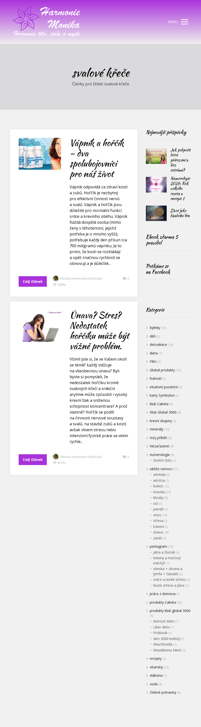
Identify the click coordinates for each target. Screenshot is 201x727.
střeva (158, 520)
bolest (158, 486)
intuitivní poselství (164, 387)
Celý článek (33, 281)
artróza (159, 480)
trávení (158, 526)
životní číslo (162, 460)
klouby (158, 497)
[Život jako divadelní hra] (156, 213)
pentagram (158, 546)
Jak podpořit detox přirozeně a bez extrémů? (180, 160)
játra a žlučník (164, 552)
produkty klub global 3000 (170, 610)
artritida (159, 474)
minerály (156, 429)
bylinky (155, 327)
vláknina (156, 675)
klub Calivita (159, 404)
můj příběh (158, 437)
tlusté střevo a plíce (168, 585)
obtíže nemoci (161, 469)
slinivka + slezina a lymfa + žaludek (167, 571)
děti (153, 336)
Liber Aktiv (161, 627)
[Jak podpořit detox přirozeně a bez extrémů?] (156, 156)
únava (158, 532)
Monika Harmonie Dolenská (81, 278)
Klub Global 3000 (163, 412)
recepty (156, 658)
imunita (159, 492)
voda (154, 684)
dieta (154, 353)
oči (155, 503)
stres (157, 515)
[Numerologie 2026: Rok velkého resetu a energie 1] (156, 185)
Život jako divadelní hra (180, 213)
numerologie (160, 454)
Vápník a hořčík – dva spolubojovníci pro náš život (97, 158)
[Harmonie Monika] (47, 22)
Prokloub (160, 632)
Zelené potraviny (163, 692)
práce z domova (163, 593)
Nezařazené (159, 446)
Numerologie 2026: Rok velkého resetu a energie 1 (180, 188)
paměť (158, 509)
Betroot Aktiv (163, 621)
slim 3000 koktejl (166, 638)
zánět (157, 538)
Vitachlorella (162, 644)
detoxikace (158, 344)
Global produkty (162, 370)
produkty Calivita (163, 602)
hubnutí (156, 378)
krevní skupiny (161, 420)
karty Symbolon (162, 395)
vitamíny (156, 667)
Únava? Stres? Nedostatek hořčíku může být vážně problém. (99, 330)
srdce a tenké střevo (169, 579)
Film (153, 361)
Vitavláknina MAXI (167, 650)
